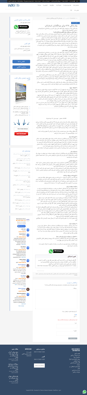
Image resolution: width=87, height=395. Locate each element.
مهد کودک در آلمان (26, 206)
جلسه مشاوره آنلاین (26, 354)
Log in (60, 390)
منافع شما (52, 5)
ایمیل (74, 331)
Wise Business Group (12, 6)
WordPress (55, 390)
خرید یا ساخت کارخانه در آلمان (23, 171)
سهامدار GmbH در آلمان (25, 192)
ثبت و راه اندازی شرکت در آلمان (76, 371)
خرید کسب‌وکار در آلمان (25, 168)
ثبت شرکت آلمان (26, 189)
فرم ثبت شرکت (37, 1)
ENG (71, 10)
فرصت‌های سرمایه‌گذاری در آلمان (23, 185)
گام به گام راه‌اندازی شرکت (75, 364)
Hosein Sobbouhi (22, 264)
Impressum (28, 356)
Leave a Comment (15, 361)
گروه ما (9, 1)
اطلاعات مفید (65, 1)
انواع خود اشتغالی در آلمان (74, 368)
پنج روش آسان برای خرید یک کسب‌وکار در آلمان (13, 355)
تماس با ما (76, 10)
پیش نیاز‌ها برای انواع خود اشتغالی (74, 360)
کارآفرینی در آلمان (66, 18)
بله (75, 315)
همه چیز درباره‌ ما (67, 5)
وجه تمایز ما (14, 1)
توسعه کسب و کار (46, 1)
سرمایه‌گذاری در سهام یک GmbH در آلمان (21, 195)
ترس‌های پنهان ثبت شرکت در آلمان (22, 180)
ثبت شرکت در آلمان (75, 355)
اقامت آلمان (77, 354)
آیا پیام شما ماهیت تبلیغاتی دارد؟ (69, 311)
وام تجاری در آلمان (26, 200)
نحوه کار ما (58, 5)
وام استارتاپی (41, 274)
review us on (22, 226)
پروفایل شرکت (20, 1)
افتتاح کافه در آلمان (26, 209)
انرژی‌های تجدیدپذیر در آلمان (24, 176)
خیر (75, 316)
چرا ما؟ (39, 5)
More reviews (21, 305)
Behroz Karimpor (22, 288)
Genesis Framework (48, 390)
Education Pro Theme (38, 390)
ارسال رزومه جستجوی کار (29, 1)
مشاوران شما (76, 5)
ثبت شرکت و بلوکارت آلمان (24, 203)
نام (75, 323)
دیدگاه (74, 288)
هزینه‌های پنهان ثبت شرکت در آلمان (22, 163)
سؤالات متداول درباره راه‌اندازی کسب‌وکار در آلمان (23, 159)
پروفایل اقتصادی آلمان (56, 1)
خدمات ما (72, 1)
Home (76, 18)
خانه (77, 1)
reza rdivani (23, 275)
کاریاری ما (45, 5)
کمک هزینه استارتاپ (46, 274)
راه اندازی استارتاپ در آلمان (60, 274)
